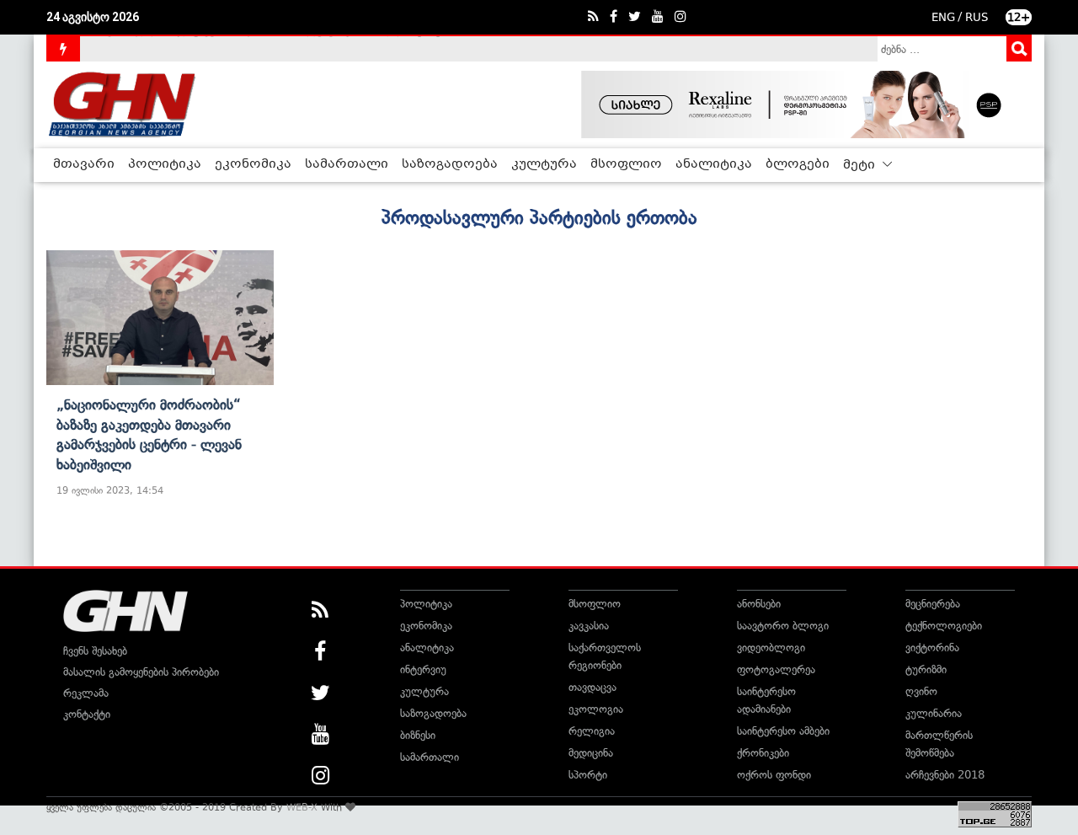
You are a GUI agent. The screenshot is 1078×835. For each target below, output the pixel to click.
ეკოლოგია (595, 709)
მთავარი (84, 164)
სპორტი (587, 774)
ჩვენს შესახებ (95, 651)
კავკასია (588, 625)
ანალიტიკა (713, 164)
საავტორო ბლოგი (783, 625)
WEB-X (302, 807)
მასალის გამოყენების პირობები (141, 672)
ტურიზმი (926, 669)
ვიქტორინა (932, 647)
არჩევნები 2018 (945, 774)
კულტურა (544, 164)
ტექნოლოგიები (943, 625)
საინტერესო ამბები (783, 731)
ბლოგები (798, 164)
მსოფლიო (626, 164)
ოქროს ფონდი (774, 774)
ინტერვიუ (423, 669)
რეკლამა (86, 693)
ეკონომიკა (253, 164)
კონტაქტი (86, 714)
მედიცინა (590, 753)
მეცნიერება (932, 603)
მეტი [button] (860, 165)
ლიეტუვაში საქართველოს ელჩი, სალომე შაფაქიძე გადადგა (248, 56)
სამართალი (346, 164)
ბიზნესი (417, 735)
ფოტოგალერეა (776, 669)
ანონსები (759, 603)
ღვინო (921, 691)
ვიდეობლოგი (771, 647)
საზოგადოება (450, 164)
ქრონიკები (763, 753)
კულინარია (933, 713)
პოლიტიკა (164, 164)
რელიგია (591, 731)
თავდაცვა (592, 687)
